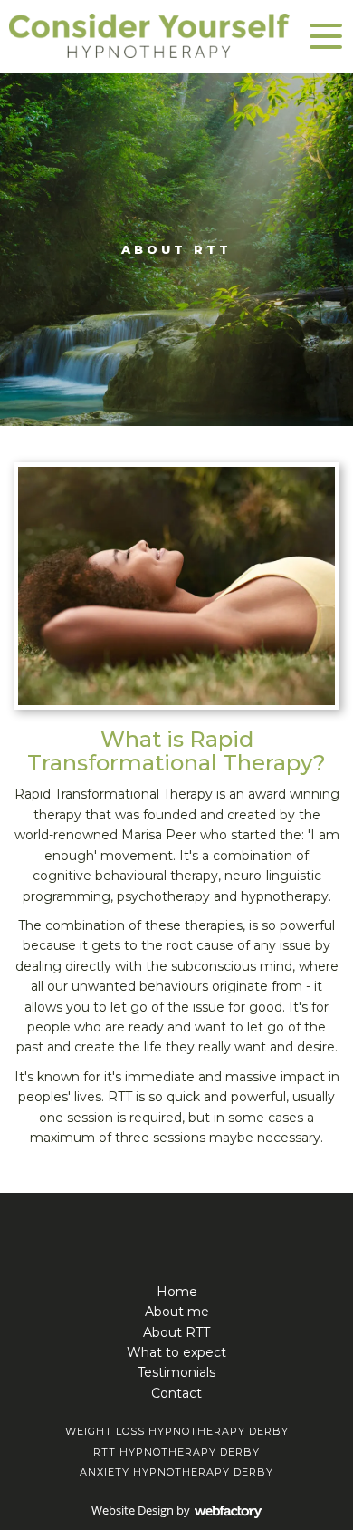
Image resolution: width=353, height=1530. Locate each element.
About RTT (176, 1332)
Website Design (132, 1510)
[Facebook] (176, 1224)
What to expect (176, 1352)
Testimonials (176, 1372)
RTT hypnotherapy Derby (176, 1452)
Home (177, 1291)
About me (177, 1311)
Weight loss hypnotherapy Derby (177, 1431)
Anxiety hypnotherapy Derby (176, 1472)
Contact (176, 1393)
